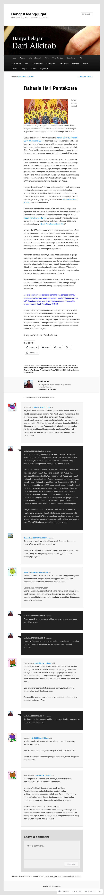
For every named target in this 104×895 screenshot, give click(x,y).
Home (14, 58)
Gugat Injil (44, 68)
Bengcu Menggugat (28, 14)
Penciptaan (64, 63)
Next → (90, 77)
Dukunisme (71, 58)
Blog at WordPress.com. (52, 886)
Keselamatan (51, 63)
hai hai (31, 77)
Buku (46, 58)
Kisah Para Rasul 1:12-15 (35, 217)
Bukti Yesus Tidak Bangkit (68, 365)
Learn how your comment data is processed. (63, 876)
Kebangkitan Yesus (31, 368)
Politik (85, 63)
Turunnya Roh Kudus (31, 370)
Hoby (26, 63)
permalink (30, 372)
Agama (22, 58)
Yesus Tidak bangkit (58, 370)
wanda (26, 572)
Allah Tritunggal (35, 58)
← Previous (82, 77)
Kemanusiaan (37, 63)
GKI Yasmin (16, 63)
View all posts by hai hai (47, 389)
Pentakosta (61, 368)
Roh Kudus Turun (72, 368)
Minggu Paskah (44, 368)
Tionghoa (24, 68)
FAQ (80, 58)
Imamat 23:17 (38, 140)
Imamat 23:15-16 (63, 137)
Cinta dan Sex (57, 58)
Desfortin (27, 538)
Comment (71, 864)
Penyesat (75, 63)
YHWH (33, 68)
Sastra (14, 68)
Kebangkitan (45, 365)
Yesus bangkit (45, 370)
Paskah (53, 368)
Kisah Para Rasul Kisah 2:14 (52, 224)
